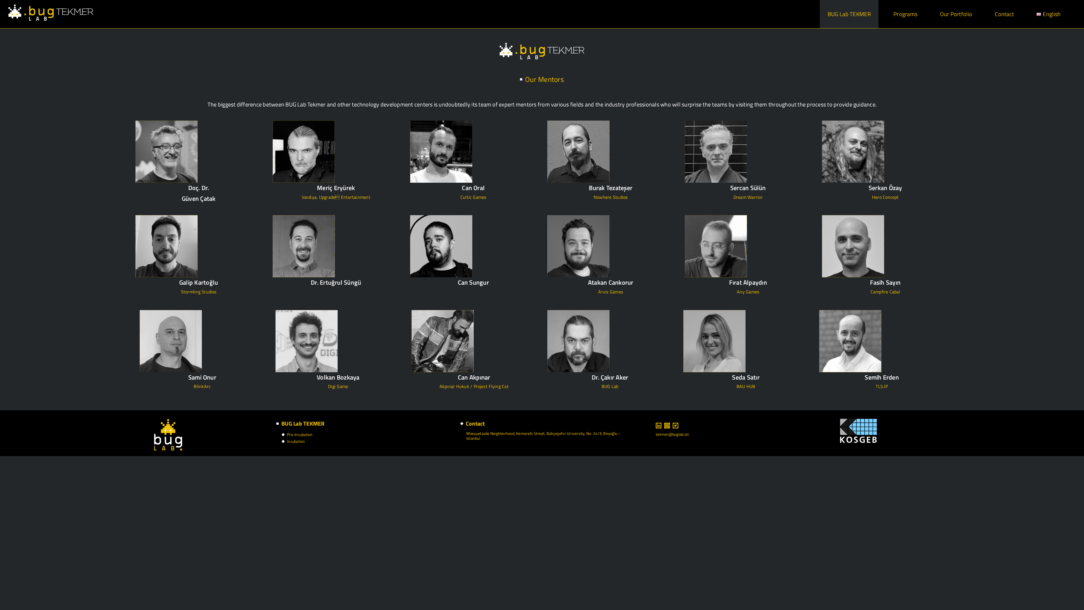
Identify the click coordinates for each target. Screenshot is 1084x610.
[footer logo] (168, 421)
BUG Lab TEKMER (302, 423)
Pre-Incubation (299, 434)
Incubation (296, 441)
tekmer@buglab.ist (672, 434)
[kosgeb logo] (858, 421)
